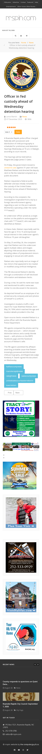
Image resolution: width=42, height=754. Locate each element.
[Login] (21, 35)
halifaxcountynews (14, 366)
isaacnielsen (11, 385)
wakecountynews (29, 376)
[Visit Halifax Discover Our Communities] (21, 597)
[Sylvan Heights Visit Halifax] (21, 449)
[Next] (38, 664)
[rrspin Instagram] (23, 750)
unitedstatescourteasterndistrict (19, 380)
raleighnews (11, 376)
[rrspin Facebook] (14, 750)
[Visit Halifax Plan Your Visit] (21, 512)
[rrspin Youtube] (19, 750)
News (24, 116)
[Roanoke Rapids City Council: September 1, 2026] (21, 696)
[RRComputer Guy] (21, 557)
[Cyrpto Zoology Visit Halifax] (21, 446)
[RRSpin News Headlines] (21, 18)
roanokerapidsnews (14, 371)
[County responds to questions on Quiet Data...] (21, 674)
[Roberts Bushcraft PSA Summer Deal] (19, 475)
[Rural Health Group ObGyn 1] (21, 636)
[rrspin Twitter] (27, 750)
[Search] (15, 35)
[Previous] (35, 664)
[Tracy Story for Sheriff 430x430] (21, 418)
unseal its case (10, 167)
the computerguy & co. (29, 744)
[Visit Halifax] (21, 443)
